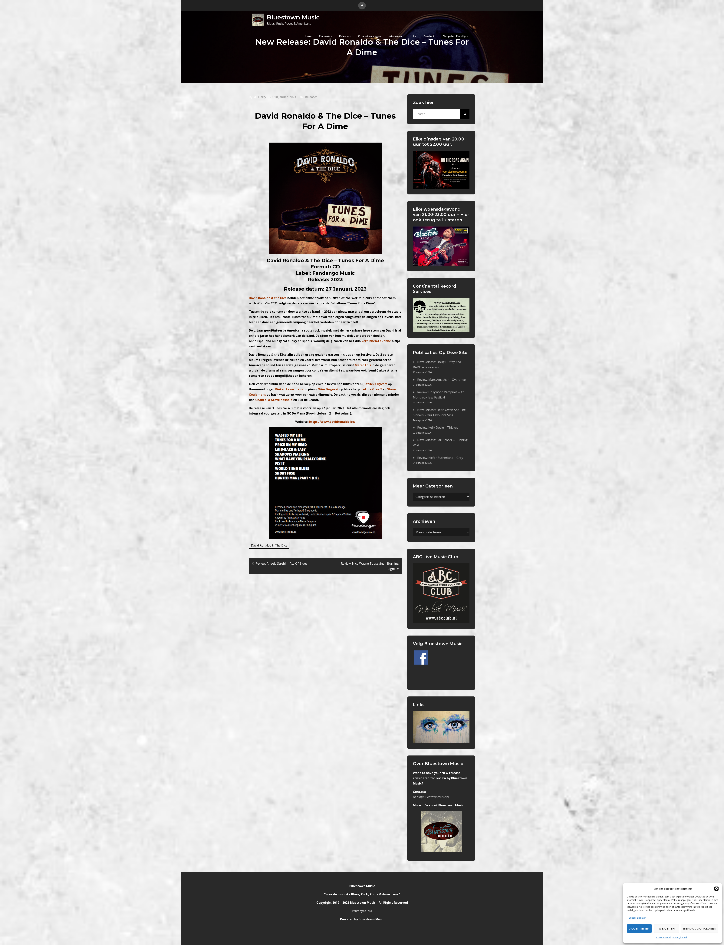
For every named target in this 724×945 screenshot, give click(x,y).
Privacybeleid (680, 937)
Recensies (325, 36)
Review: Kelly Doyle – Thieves (437, 427)
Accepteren (639, 928)
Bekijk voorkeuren (699, 928)
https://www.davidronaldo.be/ (332, 422)
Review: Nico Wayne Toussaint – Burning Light (370, 566)
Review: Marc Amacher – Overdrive (441, 380)
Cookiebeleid (663, 937)
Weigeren (666, 928)
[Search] (464, 114)
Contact (429, 36)
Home (307, 36)
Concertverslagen (369, 36)
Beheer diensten (637, 917)
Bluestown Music (293, 17)
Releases (344, 36)
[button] (716, 888)
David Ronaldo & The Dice (269, 545)
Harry (262, 97)
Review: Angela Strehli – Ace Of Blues (281, 563)
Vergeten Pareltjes (455, 36)
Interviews (395, 36)
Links (413, 36)
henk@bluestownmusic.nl (431, 797)
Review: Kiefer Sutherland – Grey (440, 458)
